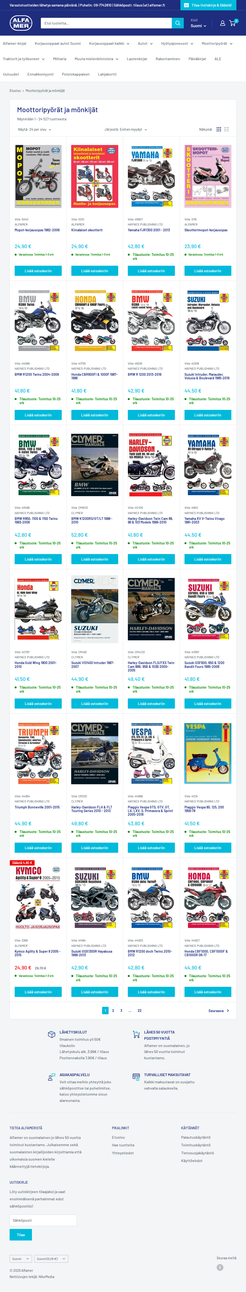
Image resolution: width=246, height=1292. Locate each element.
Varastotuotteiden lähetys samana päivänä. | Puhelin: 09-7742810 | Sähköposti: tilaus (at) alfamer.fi (87, 5)
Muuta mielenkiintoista (94, 58)
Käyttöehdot (192, 1160)
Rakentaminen (168, 58)
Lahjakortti (107, 74)
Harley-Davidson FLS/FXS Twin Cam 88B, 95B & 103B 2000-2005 (151, 666)
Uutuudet (11, 74)
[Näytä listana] (227, 129)
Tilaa (21, 1234)
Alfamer (21, 224)
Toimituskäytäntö (196, 1145)
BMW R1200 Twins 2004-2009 (37, 374)
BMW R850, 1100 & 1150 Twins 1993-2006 (36, 520)
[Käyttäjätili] (222, 23)
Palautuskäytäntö (196, 1137)
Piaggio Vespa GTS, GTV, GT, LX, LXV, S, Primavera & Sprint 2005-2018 (150, 811)
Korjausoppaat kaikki (106, 43)
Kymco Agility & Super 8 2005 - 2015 (38, 953)
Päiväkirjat (197, 58)
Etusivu (15, 91)
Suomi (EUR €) (47, 1259)
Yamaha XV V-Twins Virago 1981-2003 (204, 520)
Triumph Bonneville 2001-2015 (37, 807)
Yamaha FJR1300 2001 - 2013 (149, 230)
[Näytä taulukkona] (219, 129)
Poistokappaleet (76, 74)
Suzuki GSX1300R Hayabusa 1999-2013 (91, 953)
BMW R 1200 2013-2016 (144, 374)
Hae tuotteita (123, 1145)
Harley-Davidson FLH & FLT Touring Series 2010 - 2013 (91, 809)
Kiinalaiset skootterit (87, 230)
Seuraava (216, 1010)
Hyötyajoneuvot (174, 43)
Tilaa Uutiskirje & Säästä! (212, 5)
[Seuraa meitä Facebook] (220, 1267)
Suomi (16, 1259)
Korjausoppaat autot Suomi (58, 43)
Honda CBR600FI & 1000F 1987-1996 (94, 376)
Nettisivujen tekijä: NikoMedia (32, 1277)
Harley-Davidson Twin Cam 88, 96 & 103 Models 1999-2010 (150, 520)
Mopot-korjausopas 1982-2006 (37, 230)
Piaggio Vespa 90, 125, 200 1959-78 (204, 809)
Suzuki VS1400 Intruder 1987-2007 (92, 664)
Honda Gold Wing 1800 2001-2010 (36, 664)
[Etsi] (178, 23)
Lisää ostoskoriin (38, 271)
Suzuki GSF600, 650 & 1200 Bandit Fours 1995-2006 (204, 664)
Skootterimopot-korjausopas (206, 230)
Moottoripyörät (214, 43)
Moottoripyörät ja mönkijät (45, 91)
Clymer (77, 513)
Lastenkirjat (137, 58)
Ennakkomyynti (40, 74)
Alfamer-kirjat (14, 43)
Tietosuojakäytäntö (197, 1152)
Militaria (59, 58)
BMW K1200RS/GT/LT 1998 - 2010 (91, 520)
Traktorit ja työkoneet (21, 58)
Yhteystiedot (123, 1152)
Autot (143, 43)
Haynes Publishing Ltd (145, 224)
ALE (218, 58)
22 (139, 1010)
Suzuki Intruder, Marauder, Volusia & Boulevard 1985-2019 (206, 376)
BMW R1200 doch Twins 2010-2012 (150, 953)
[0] (232, 23)
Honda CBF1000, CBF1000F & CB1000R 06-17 (206, 953)
